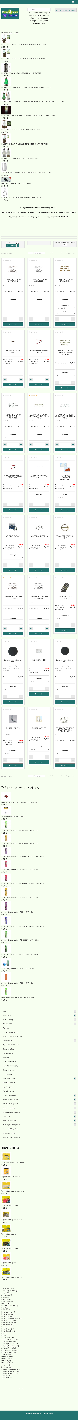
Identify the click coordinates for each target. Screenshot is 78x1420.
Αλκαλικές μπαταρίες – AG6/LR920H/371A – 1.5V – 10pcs (22, 856)
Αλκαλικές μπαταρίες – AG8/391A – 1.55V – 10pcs (19, 843)
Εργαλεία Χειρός (9, 1070)
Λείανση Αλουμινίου (9, 1339)
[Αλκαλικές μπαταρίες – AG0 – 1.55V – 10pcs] (6, 977)
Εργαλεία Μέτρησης (10, 1066)
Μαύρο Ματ (5, 1358)
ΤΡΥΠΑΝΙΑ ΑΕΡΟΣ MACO (65, 597)
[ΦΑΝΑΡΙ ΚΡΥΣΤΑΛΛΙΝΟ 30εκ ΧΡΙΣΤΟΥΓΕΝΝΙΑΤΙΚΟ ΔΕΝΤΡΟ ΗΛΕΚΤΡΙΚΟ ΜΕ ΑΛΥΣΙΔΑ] (6, 96)
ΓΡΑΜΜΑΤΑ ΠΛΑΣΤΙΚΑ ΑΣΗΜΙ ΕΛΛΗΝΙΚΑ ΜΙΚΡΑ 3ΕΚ (13, 416)
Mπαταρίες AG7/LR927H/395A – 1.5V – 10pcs (17, 997)
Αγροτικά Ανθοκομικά (11, 1045)
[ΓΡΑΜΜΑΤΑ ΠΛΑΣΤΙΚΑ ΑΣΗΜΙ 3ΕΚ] (39, 586)
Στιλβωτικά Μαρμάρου (10, 1369)
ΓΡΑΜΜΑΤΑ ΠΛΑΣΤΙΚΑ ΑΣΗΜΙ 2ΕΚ (39, 280)
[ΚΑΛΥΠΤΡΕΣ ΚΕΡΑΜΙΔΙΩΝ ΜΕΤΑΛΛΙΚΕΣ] (65, 467)
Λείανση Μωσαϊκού (8, 1350)
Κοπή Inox (4, 1310)
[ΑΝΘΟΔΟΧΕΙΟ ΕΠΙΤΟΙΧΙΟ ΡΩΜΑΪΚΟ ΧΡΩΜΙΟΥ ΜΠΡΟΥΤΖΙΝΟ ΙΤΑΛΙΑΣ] (4, 167)
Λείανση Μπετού (7, 1348)
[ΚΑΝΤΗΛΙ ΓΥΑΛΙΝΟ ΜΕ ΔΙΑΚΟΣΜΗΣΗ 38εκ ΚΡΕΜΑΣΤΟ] (6, 67)
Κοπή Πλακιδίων (7, 1331)
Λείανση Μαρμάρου (8, 1344)
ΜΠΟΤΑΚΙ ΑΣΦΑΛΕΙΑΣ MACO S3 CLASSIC (16, 183)
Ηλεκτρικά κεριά (7, 1305)
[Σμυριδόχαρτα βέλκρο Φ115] (13, 651)
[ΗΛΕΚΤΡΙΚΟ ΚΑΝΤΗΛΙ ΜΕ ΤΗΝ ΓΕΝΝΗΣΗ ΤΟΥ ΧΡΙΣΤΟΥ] (6, 124)
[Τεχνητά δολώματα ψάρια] (6, 1214)
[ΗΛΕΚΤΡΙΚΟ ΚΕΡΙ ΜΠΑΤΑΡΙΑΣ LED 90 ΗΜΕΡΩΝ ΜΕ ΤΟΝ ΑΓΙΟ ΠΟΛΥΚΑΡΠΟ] (6, 110)
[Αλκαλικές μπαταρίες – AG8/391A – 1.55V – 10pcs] (6, 838)
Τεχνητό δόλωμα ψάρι (9, 1205)
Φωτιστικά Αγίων (9, 1120)
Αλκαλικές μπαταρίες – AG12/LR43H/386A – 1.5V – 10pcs (22, 926)
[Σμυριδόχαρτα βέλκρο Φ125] (65, 651)
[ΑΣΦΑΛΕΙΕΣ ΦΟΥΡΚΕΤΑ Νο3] (13, 341)
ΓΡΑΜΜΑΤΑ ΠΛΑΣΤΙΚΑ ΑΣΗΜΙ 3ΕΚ (39, 597)
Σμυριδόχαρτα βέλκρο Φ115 (13, 661)
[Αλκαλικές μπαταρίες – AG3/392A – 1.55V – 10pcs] (6, 891)
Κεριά (3, 1308)
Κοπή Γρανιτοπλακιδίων (10, 1318)
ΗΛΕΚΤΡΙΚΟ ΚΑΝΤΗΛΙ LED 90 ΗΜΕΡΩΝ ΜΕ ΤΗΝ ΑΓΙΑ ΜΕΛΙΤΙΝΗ (24, 144)
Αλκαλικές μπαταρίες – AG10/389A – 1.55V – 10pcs (20, 954)
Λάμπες (4, 1335)
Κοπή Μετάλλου (7, 1322)
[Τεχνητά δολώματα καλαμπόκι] (6, 1156)
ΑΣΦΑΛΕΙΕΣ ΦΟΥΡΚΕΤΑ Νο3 (13, 351)
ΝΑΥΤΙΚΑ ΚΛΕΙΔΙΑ (13, 536)
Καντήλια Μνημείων (10, 1104)
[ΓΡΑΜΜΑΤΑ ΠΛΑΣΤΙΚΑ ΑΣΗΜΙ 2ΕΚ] (39, 269)
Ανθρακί (4, 1297)
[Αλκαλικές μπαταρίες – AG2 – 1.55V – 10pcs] (6, 906)
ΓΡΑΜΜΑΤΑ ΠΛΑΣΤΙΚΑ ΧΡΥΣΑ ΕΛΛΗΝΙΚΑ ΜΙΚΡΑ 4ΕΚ (65, 730)
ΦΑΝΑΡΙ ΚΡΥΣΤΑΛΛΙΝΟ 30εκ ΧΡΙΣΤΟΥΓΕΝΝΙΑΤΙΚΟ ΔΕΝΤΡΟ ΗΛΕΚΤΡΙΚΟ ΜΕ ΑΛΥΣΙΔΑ (32, 102)
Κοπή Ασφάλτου (7, 1314)
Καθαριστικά (8, 1024)
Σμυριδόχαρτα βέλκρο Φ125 (65, 661)
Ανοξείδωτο (5, 1299)
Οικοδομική (5, 1365)
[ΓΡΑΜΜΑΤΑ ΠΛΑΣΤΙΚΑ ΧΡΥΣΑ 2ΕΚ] (13, 269)
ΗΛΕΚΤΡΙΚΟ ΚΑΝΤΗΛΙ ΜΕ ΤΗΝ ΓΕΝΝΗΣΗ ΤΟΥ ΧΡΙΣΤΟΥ (21, 130)
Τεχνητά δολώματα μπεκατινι (12, 1191)
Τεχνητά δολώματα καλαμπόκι (13, 1162)
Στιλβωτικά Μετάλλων (10, 1371)
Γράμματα (7, 1116)
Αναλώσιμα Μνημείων (11, 1137)
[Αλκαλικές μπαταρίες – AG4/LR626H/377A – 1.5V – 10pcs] (6, 878)
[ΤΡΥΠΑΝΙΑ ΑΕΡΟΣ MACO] (65, 587)
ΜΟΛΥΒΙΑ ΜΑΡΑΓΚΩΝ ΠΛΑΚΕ (39, 351)
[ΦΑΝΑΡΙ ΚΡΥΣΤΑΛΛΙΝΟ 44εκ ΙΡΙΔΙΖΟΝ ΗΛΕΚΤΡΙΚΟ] (6, 152)
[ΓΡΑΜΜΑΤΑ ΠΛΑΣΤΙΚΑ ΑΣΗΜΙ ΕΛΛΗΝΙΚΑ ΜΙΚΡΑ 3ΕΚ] (13, 405)
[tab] (39, 1289)
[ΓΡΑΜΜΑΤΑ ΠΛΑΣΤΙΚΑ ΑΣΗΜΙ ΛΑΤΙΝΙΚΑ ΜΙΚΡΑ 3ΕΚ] (65, 405)
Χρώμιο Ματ (6, 1378)
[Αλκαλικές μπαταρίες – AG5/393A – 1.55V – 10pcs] (6, 864)
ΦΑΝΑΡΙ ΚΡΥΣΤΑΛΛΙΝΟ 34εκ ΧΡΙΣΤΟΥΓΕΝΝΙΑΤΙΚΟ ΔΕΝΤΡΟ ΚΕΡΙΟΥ (26, 87)
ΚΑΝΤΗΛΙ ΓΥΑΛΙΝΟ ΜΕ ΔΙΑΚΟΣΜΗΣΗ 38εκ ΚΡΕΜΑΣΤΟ (21, 73)
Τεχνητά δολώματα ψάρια (11, 1220)
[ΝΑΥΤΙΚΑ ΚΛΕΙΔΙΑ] (13, 527)
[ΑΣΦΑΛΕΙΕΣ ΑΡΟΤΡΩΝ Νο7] (65, 527)
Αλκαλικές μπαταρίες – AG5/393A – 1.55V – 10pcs (19, 869)
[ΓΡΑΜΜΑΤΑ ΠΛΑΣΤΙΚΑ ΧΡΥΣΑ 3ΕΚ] (13, 586)
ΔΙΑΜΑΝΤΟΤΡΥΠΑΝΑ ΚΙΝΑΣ (39, 477)
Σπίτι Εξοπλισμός (9, 1040)
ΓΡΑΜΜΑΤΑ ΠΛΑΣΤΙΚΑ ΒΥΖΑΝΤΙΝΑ (65, 280)
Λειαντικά (7, 1015)
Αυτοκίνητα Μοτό (9, 1091)
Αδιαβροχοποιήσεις (8, 1291)
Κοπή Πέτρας (6, 1329)
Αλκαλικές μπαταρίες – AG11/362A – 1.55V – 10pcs (20, 940)
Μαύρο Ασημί (6, 1356)
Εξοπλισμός (7, 1087)
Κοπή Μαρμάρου (7, 1320)
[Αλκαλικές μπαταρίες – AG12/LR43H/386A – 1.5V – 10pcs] (6, 920)
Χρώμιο (4, 1375)
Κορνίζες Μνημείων (10, 1099)
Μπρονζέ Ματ (6, 1363)
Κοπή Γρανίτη (6, 1316)
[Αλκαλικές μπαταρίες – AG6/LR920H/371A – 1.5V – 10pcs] (6, 851)
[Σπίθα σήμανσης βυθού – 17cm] (6, 810)
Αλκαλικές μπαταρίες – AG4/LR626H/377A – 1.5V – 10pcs (22, 883)
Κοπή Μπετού (6, 1325)
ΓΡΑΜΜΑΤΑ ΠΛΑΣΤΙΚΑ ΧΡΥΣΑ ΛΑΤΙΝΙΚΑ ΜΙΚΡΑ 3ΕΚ (39, 416)
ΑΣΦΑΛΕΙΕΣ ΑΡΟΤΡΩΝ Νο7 (65, 537)
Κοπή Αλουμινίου (7, 1312)
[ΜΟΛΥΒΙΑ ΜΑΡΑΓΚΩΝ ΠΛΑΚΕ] (39, 341)
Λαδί (3, 1333)
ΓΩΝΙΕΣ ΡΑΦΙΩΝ (39, 660)
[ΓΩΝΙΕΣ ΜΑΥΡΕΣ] (39, 719)
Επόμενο (68, 253)
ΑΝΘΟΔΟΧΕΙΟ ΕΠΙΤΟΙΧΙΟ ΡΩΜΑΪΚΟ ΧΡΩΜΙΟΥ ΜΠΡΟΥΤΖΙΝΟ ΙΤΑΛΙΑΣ (26, 173)
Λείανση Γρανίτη (7, 1341)
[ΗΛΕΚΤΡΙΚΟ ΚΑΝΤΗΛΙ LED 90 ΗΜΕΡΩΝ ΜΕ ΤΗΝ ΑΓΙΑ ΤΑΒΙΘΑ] (5, 38)
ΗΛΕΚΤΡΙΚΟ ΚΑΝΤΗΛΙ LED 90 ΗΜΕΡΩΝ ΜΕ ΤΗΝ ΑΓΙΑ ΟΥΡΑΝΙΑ (24, 59)
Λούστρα (6, 1057)
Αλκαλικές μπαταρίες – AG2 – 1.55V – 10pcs (17, 912)
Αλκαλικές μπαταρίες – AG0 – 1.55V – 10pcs (17, 983)
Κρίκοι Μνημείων (9, 1133)
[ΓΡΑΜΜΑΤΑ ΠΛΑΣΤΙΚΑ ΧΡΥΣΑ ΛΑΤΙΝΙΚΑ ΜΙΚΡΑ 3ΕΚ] (39, 405)
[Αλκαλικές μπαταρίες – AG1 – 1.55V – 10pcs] (6, 963)
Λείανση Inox (6, 1337)
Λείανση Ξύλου (7, 1352)
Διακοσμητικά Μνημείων (12, 1112)
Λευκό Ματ (5, 1354)
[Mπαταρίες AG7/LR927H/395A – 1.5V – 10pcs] (6, 991)
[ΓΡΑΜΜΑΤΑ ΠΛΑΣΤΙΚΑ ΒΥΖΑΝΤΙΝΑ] (65, 268)
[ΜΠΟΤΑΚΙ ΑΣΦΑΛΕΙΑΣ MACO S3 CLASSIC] (6, 179)
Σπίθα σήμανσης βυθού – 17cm (12, 816)
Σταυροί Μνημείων (10, 1095)
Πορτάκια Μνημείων (10, 1129)
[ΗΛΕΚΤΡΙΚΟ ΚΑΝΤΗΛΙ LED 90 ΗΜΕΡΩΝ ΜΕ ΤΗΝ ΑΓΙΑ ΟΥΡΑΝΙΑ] (5, 53)
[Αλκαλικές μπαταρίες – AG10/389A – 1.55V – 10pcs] (6, 948)
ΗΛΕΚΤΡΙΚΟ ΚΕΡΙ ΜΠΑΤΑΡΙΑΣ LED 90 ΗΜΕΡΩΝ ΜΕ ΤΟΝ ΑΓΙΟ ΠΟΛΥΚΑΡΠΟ (28, 115)
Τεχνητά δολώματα (8, 1234)
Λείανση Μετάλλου (8, 1346)
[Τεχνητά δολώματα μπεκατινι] (6, 1185)
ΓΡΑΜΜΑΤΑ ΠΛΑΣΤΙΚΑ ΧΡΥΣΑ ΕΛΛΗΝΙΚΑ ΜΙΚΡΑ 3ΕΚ (65, 352)
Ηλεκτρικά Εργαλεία (11, 1032)
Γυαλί (3, 1303)
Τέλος (74, 253)
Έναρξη (31, 253)
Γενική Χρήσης (6, 1301)
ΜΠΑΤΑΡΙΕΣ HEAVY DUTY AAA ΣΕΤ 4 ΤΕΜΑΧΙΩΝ (19, 802)
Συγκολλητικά (8, 1053)
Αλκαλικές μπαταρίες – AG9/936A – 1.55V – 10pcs (19, 830)
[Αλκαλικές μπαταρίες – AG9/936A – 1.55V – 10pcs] (6, 825)
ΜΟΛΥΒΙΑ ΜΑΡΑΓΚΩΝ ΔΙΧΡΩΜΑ (13, 477)
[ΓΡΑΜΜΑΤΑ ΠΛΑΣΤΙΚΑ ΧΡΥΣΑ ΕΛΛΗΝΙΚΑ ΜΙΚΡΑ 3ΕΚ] (65, 342)
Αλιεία (4, 1293)
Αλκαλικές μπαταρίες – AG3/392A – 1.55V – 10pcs (19, 897)
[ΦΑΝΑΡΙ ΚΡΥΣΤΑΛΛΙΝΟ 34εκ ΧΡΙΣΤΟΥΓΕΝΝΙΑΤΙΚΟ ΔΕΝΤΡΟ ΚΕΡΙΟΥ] (6, 81)
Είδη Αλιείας (8, 1019)
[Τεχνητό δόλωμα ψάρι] (6, 1199)
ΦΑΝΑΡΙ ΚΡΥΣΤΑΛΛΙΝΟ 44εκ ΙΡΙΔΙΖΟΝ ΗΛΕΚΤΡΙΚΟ (19, 158)
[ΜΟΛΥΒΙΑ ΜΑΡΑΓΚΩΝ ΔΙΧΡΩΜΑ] (13, 467)
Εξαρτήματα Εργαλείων (12, 1036)
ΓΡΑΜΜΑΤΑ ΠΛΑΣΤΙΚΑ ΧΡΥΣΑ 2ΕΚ (13, 280)
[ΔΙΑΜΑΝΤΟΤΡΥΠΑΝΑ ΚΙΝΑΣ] (39, 467)
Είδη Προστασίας (9, 1078)
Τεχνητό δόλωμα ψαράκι (10, 1177)
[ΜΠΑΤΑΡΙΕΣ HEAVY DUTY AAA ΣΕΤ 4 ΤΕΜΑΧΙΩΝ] (6, 796)
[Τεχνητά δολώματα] (6, 1228)
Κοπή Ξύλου (5, 1327)
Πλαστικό (4, 1367)
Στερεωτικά (7, 1074)
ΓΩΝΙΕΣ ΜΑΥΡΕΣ (39, 728)
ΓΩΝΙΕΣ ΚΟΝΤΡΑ (13, 728)
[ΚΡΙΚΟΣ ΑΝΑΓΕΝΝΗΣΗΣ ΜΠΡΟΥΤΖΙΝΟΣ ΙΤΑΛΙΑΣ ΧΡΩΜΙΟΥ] (4, 192)
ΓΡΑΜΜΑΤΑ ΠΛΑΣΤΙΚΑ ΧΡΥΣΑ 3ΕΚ (13, 597)
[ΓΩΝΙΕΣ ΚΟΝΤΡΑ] (13, 719)
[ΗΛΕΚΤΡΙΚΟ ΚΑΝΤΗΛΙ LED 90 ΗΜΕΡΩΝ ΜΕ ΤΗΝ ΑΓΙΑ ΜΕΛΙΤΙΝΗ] (6, 138)
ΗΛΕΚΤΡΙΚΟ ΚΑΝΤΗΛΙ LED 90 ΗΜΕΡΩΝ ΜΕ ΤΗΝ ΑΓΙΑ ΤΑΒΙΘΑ (23, 44)
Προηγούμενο (38, 253)
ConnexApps (21, 1388)
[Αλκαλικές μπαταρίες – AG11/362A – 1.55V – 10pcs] (6, 934)
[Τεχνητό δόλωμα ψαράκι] (6, 1171)
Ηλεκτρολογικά (9, 1083)
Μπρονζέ (4, 1361)
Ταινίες (6, 1028)
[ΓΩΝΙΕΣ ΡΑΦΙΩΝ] (39, 651)
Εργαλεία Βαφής (9, 1049)
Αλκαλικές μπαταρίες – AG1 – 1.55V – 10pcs (17, 969)
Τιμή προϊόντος (11, 245)
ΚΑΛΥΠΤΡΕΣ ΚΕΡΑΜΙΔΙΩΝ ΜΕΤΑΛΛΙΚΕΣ (65, 478)
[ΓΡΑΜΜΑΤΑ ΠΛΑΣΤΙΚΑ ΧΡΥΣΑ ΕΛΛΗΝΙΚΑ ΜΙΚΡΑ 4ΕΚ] (65, 719)
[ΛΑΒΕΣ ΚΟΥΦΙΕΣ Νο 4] (39, 527)
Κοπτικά (6, 1011)
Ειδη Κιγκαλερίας (10, 1062)
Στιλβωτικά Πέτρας (8, 1373)
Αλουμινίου (5, 1295)
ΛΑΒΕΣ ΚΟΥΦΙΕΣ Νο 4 (39, 536)
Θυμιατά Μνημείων (10, 1108)
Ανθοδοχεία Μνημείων (11, 1125)
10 (64, 253)
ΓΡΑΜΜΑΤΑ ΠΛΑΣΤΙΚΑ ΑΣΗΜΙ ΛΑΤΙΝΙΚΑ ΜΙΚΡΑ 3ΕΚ (65, 416)
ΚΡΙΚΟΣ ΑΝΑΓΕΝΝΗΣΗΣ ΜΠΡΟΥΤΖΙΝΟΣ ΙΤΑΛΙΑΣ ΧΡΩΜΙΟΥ (22, 198)
